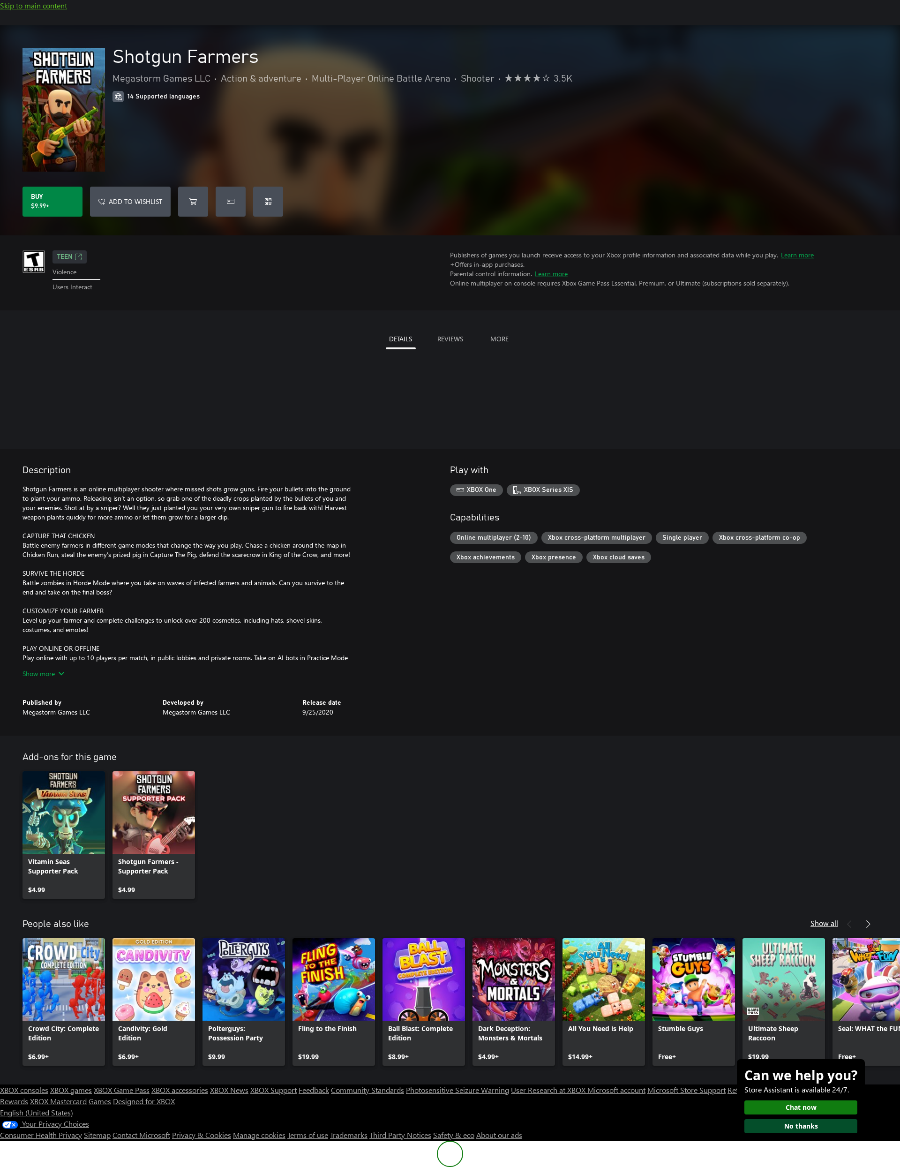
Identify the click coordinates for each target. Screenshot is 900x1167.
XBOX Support (273, 1090)
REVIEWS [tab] (450, 338)
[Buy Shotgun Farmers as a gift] (231, 202)
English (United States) (36, 1112)
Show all (824, 923)
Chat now (801, 1107)
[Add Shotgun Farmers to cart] (193, 202)
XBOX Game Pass (122, 1090)
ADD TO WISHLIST (135, 201)
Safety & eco (453, 1135)
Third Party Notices (400, 1135)
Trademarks (349, 1135)
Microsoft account (616, 1090)
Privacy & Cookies (201, 1135)
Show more (38, 673)
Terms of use (307, 1135)
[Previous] (849, 924)
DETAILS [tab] (400, 338)
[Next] (868, 924)
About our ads (499, 1135)
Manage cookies (259, 1135)
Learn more (797, 254)
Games (100, 1101)
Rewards (14, 1101)
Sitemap (97, 1135)
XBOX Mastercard (58, 1101)
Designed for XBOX (144, 1101)
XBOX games (71, 1090)
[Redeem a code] (268, 202)
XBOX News (229, 1090)
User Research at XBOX (549, 1090)
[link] (63, 835)
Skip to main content (33, 5)
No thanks (801, 1126)
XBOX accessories (179, 1090)
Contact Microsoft (141, 1135)
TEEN (65, 257)
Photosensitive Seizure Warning (457, 1090)
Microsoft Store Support (686, 1090)
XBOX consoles (24, 1090)
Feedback (314, 1090)
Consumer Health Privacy (41, 1135)
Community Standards (367, 1090)
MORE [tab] (499, 338)
